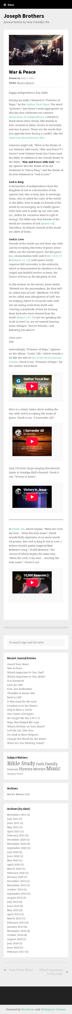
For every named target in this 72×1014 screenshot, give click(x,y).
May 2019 (13, 910)
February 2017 (16, 951)
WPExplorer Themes (53, 1009)
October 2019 (15, 889)
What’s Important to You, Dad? (25, 672)
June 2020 (13, 856)
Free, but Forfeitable (19, 689)
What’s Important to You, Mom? (26, 676)
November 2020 (16, 843)
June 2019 (13, 906)
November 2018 (16, 931)
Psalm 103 (18, 529)
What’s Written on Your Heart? (26, 726)
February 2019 (16, 922)
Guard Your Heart (18, 664)
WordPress (28, 1009)
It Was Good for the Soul (22, 701)
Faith (40, 764)
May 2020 (13, 860)
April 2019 (13, 914)
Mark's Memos (25, 82)
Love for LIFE (15, 685)
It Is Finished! (15, 680)
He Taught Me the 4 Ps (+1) (23, 718)
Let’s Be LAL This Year (20, 730)
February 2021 (16, 835)
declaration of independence (26, 117)
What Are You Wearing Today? (25, 743)
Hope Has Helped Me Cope (23, 722)
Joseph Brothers (24, 15)
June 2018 (13, 947)
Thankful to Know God (21, 693)
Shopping (11, 774)
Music (53, 768)
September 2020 (17, 848)
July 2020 (12, 852)
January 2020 (15, 877)
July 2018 (12, 943)
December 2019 (16, 881)
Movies (39, 768)
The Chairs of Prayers (20, 714)
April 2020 (13, 864)
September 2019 (17, 893)
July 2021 (12, 818)
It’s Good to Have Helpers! (22, 734)
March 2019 (14, 918)
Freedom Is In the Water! (22, 705)
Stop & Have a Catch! (19, 709)
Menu (11, 4)
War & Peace (15, 668)
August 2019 (14, 897)
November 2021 (16, 814)
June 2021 (13, 823)
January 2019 (15, 926)
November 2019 (16, 885)
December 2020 (16, 839)
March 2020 (14, 868)
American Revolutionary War (26, 137)
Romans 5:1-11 (20, 260)
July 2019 (12, 901)
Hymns (26, 768)
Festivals (12, 769)
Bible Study (21, 763)
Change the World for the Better (26, 738)
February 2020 (16, 873)
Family (51, 763)
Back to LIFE (14, 697)
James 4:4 (47, 223)
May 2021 (13, 827)
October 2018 (15, 935)
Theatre (19, 774)
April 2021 (13, 831)
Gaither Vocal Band (37, 104)
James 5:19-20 (26, 317)
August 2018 (14, 939)
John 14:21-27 (54, 256)
